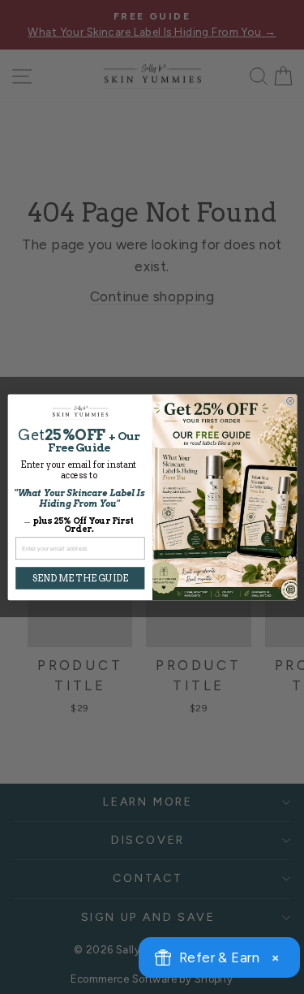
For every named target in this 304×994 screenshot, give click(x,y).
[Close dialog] (289, 400)
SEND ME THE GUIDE (79, 578)
